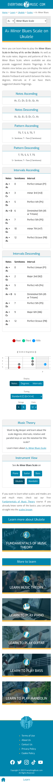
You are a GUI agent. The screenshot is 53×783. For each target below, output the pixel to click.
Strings (21, 402)
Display (26, 379)
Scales (30, 12)
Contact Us (27, 744)
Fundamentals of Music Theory (18, 501)
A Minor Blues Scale (35, 448)
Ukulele (21, 12)
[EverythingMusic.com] (26, 4)
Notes (14, 383)
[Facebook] (12, 762)
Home (5, 12)
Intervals (37, 383)
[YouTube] (40, 762)
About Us (26, 740)
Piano (15, 473)
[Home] (9, 779)
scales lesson (25, 509)
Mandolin (33, 481)
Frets (34, 402)
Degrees (25, 383)
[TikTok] (33, 762)
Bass (38, 473)
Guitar (27, 473)
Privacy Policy (29, 748)
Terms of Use (28, 735)
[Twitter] (19, 762)
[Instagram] (26, 762)
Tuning (26, 392)
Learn (12, 12)
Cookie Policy (28, 753)
